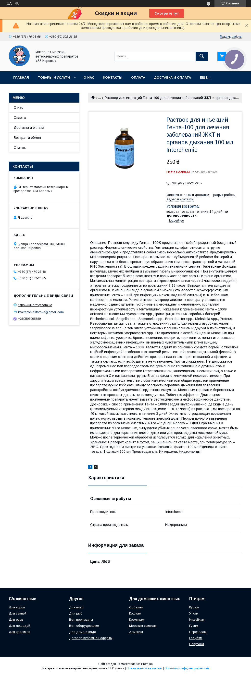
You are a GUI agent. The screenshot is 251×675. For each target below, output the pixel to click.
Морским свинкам (142, 626)
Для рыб (75, 613)
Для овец (16, 619)
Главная (21, 77)
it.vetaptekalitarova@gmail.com (41, 312)
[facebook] (90, 468)
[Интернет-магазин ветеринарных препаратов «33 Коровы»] (19, 65)
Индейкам (196, 619)
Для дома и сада (82, 632)
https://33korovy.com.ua (35, 305)
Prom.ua (147, 664)
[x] (96, 468)
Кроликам (136, 619)
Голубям (195, 638)
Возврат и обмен (27, 138)
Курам (194, 607)
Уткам (193, 613)
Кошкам (135, 613)
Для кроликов (19, 632)
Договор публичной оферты (90, 638)
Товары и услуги (54, 77)
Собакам (136, 607)
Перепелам (197, 632)
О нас (89, 77)
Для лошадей (19, 626)
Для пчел (76, 607)
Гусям (193, 626)
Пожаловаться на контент (144, 668)
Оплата (138, 77)
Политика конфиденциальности (186, 668)
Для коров (17, 607)
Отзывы (20, 148)
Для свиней (17, 613)
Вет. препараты (81, 619)
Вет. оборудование (84, 626)
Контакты (112, 77)
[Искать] (202, 56)
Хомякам (136, 632)
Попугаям (196, 644)
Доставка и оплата (172, 77)
